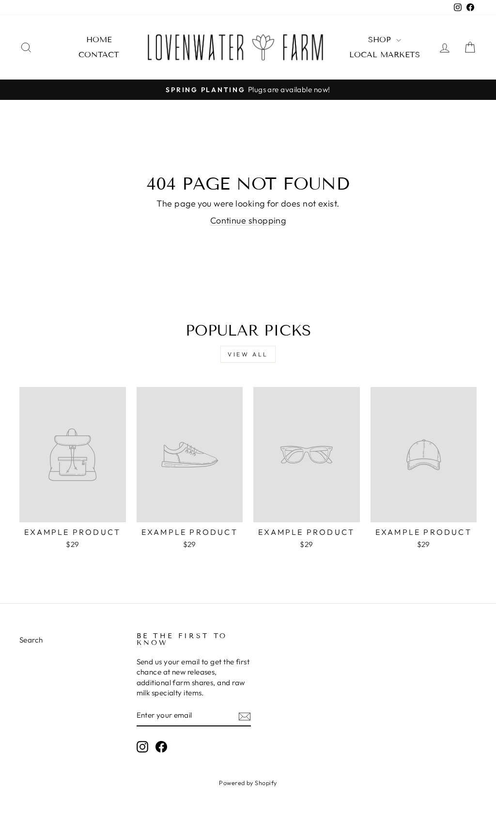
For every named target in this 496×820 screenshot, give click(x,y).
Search (31, 639)
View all (248, 354)
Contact (98, 54)
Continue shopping (248, 220)
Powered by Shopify (248, 783)
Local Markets (384, 54)
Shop (381, 39)
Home (99, 39)
